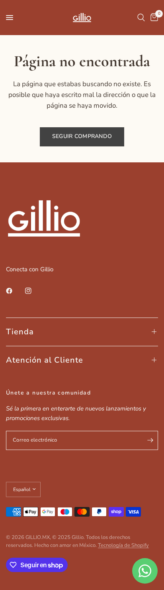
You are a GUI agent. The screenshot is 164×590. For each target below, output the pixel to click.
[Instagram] (34, 291)
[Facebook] (14, 291)
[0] (153, 17)
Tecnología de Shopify (123, 545)
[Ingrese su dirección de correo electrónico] (150, 440)
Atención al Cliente (44, 360)
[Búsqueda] (141, 17)
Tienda (20, 331)
